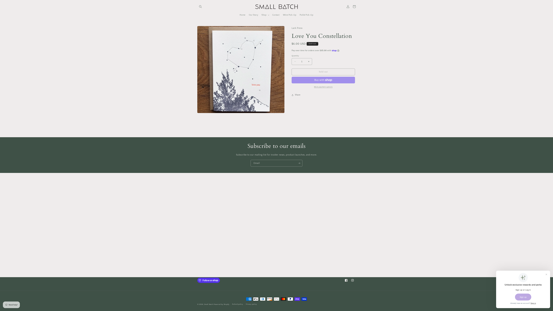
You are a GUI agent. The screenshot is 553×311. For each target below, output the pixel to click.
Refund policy (237, 304)
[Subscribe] (299, 163)
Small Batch (208, 304)
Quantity (295, 56)
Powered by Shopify (221, 304)
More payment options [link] (323, 87)
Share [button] (297, 95)
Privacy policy (251, 304)
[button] (200, 6)
